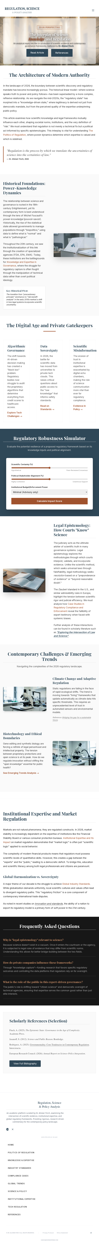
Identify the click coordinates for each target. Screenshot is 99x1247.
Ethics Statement (62, 1233)
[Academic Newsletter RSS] (12, 1129)
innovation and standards (49, 903)
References (61, 52)
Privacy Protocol (48, 1233)
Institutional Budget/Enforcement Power (29, 487)
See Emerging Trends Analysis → (21, 773)
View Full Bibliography (25, 1063)
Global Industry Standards (76, 884)
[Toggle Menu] (93, 10)
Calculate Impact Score (49, 501)
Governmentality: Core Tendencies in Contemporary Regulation (59, 1044)
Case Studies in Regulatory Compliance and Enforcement (69, 607)
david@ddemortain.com (49, 1240)
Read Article (37, 52)
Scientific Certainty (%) (22, 464)
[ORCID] (7, 1129)
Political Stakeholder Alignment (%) (27, 476)
